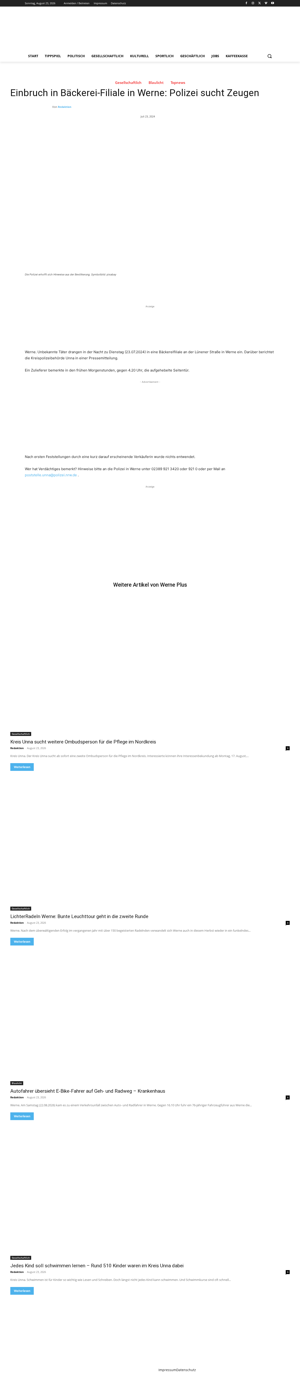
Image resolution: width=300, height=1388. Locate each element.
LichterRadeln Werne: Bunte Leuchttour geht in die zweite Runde (79, 916)
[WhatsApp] (90, 287)
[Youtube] (272, 3)
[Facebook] (246, 3)
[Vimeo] (266, 3)
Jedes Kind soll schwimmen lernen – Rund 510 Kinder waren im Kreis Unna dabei (97, 1265)
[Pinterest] (79, 287)
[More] (101, 287)
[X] (259, 3)
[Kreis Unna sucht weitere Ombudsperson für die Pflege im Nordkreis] (150, 666)
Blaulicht (156, 82)
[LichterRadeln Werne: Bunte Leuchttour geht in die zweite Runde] (150, 841)
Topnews (178, 82)
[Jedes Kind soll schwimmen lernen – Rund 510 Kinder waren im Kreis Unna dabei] (150, 1190)
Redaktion (64, 107)
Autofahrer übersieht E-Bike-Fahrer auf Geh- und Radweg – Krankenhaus (87, 1091)
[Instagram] (253, 3)
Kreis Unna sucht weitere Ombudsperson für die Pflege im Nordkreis (83, 742)
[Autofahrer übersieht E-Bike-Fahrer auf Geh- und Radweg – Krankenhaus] (150, 1015)
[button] (269, 56)
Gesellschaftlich (128, 82)
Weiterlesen (22, 767)
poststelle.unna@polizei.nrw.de (51, 475)
